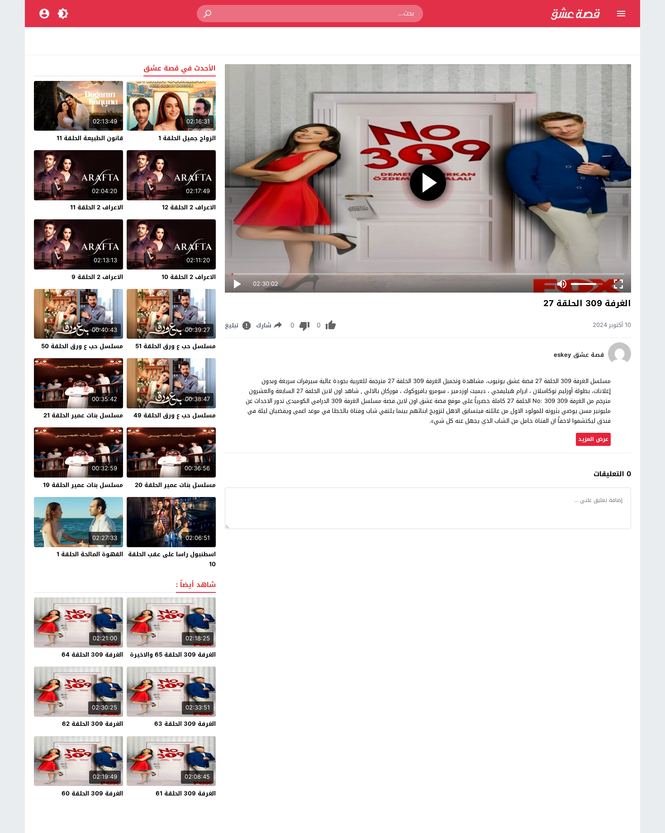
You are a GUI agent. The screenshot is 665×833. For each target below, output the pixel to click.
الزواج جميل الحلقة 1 (187, 138)
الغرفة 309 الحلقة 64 (92, 654)
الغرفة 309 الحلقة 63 (185, 723)
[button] (208, 13)
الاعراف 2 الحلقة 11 (96, 207)
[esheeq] (619, 363)
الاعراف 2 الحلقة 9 (97, 277)
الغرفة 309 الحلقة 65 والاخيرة (173, 654)
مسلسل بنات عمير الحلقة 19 (83, 485)
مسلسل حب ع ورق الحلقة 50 (82, 346)
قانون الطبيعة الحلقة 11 (90, 138)
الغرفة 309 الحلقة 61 (186, 793)
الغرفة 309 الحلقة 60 (92, 793)
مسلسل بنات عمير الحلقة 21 (83, 415)
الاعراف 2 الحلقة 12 (189, 207)
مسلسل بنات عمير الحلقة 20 (175, 485)
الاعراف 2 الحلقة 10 (189, 277)
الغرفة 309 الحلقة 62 (92, 723)
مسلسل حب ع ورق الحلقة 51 (175, 346)
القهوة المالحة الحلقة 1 (90, 554)
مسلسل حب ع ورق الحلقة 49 (174, 415)
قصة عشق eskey (579, 355)
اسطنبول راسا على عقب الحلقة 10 (172, 559)
